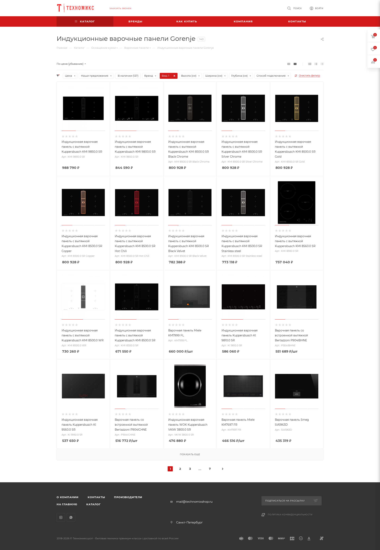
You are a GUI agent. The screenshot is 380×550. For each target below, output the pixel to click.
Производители (128, 497)
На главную (67, 504)
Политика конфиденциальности (290, 514)
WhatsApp (71, 517)
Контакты (96, 497)
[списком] (316, 64)
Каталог (93, 504)
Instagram (61, 517)
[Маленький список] (289, 64)
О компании (68, 497)
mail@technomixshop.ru (194, 501)
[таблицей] (322, 64)
